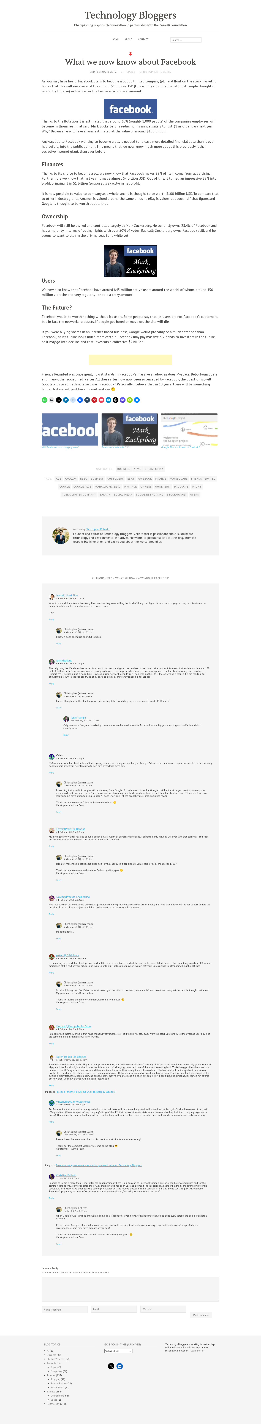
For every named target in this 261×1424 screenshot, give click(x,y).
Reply (51, 619)
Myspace (130, 486)
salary (105, 494)
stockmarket (177, 494)
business (97, 478)
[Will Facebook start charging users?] (70, 429)
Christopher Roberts (155, 71)
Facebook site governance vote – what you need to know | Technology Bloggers (99, 1165)
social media (123, 494)
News (137, 469)
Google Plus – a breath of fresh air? (180, 447)
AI (48, 1350)
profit (197, 486)
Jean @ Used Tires (67, 595)
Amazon (71, 478)
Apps (53, 1367)
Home (116, 39)
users (194, 494)
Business (123, 469)
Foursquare (179, 478)
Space (54, 1399)
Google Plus (82, 486)
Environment (57, 1395)
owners (146, 486)
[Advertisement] (130, 360)
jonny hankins (64, 660)
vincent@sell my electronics (73, 1101)
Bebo (83, 478)
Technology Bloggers (130, 15)
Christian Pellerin (66, 1175)
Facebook (145, 478)
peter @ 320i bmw (67, 955)
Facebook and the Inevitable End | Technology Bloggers (85, 1091)
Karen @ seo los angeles (71, 1056)
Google (64, 486)
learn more (197, 1350)
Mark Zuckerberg (108, 486)
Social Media (154, 469)
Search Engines (59, 1383)
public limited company (79, 494)
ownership (163, 486)
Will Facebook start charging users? (61, 447)
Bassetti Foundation (184, 1347)
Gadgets (51, 1363)
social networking (149, 494)
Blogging (55, 1379)
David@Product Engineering (73, 897)
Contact (143, 39)
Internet (51, 1375)
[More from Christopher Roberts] (60, 543)
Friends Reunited (203, 478)
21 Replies (128, 71)
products (181, 486)
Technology (53, 1403)
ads (58, 478)
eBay (130, 478)
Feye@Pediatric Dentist (70, 829)
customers (115, 478)
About (128, 39)
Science (51, 1391)
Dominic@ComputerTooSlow (73, 1026)
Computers (56, 1371)
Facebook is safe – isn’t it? (116, 447)
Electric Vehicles (55, 1359)
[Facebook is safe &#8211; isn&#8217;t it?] (130, 429)
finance (160, 478)
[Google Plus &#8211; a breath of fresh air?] (189, 429)
